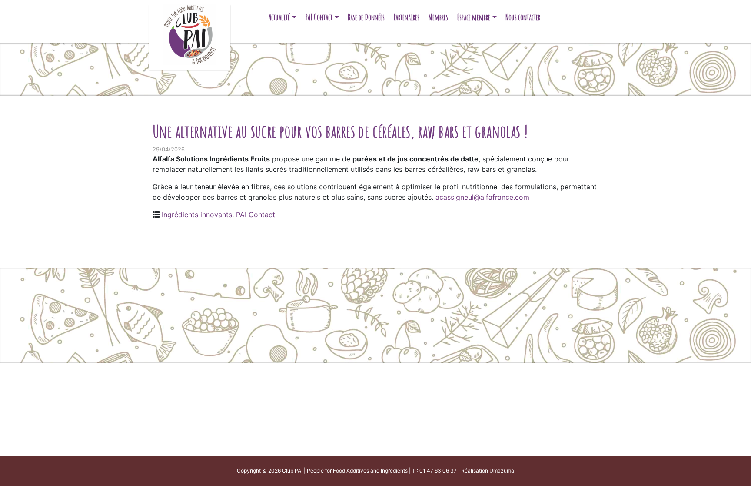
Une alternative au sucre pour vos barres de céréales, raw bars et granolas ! (340, 131)
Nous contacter (522, 17)
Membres (438, 17)
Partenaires (406, 17)
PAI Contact (319, 17)
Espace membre (473, 17)
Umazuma (501, 470)
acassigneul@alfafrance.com (482, 197)
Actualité (279, 17)
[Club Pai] (189, 34)
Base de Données (366, 17)
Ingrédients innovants (197, 214)
